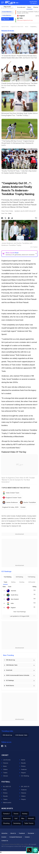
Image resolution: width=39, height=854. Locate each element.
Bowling (22, 582)
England (13, 607)
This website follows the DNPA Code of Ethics (15, 844)
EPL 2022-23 (25, 786)
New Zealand (15, 599)
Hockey (24, 813)
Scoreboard (21, 7)
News (29, 7)
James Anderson (12, 502)
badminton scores (13, 518)
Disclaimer (31, 833)
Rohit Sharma (10, 685)
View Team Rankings (19, 611)
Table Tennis (28, 823)
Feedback (22, 833)
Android (14, 526)
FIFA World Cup (10, 660)
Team (5, 582)
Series (23, 760)
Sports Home (5, 26)
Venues (5, 776)
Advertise (4, 833)
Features (24, 769)
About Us (13, 833)
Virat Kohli (9, 670)
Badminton (7, 818)
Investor (4, 837)
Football (18, 516)
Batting (13, 582)
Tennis (16, 813)
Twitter (28, 521)
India (12, 603)
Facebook (12, 521)
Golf (16, 818)
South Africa (14, 595)
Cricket (22, 507)
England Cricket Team (13, 497)
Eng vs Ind (7, 7)
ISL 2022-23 (7, 786)
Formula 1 (6, 813)
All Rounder (31, 582)
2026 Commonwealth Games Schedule (17, 675)
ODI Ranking (19, 577)
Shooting (6, 823)
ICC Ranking (25, 776)
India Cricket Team (12, 493)
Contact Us (5, 840)
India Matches (7, 15)
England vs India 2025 (17, 26)
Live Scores (6, 760)
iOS (20, 526)
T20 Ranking (31, 577)
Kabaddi (31, 818)
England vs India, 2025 (10, 507)
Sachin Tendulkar (30, 502)
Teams (5, 772)
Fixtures (5, 763)
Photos (23, 766)
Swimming (16, 823)
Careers (27, 837)
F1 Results (23, 518)
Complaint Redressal (15, 837)
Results (23, 763)
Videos (5, 769)
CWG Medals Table (11, 665)
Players (23, 772)
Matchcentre (7, 802)
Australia (13, 590)
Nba (22, 818)
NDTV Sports (32, 518)
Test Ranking (7, 577)
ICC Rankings (10, 680)
